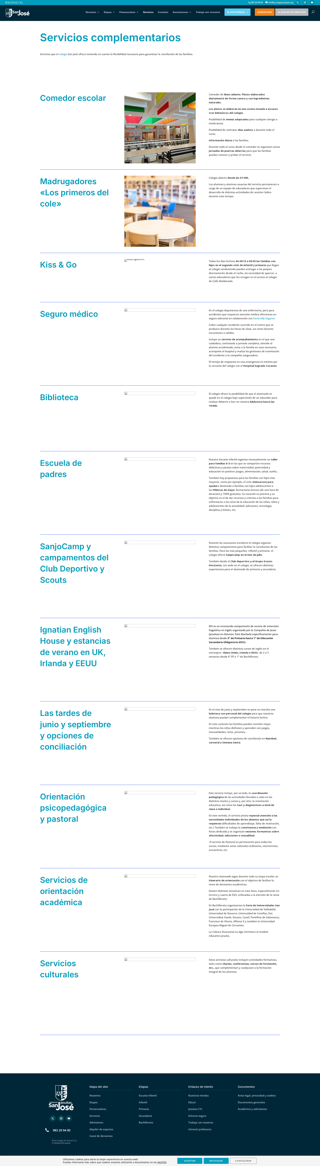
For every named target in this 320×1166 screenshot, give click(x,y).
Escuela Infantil (148, 1095)
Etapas (108, 12)
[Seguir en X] (53, 1118)
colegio (63, 54)
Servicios (148, 12)
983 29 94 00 (61, 1130)
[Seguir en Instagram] (61, 1118)
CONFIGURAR (243, 1160)
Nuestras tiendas (198, 1095)
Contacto (163, 12)
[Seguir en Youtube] (69, 1118)
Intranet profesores (199, 1129)
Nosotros (91, 12)
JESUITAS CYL (14, 3)
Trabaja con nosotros (208, 12)
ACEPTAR (190, 1160)
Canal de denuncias (101, 1136)
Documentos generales (251, 1102)
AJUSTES (161, 1162)
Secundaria (145, 1115)
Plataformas (236, 12)
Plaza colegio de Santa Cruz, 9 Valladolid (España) (64, 1142)
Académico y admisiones (252, 1109)
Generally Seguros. (264, 318)
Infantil (143, 1102)
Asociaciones (180, 12)
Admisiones (264, 12)
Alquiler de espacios (292, 12)
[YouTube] (312, 2)
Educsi (192, 1102)
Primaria (144, 1109)
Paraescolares (127, 12)
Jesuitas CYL (195, 1109)
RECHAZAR (216, 1160)
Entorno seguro (197, 1115)
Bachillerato (146, 1122)
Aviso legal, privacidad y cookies (257, 1095)
